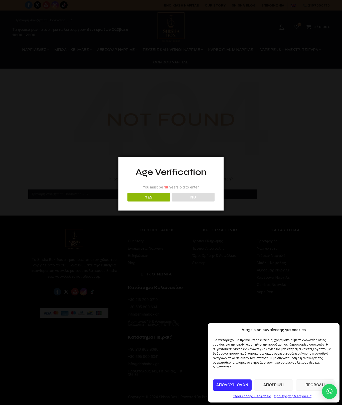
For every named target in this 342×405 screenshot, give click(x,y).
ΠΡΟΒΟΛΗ (315, 384)
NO (193, 197)
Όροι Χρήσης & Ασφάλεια (252, 396)
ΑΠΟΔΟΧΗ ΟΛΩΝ (232, 384)
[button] (329, 391)
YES (148, 197)
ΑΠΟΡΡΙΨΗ (273, 384)
